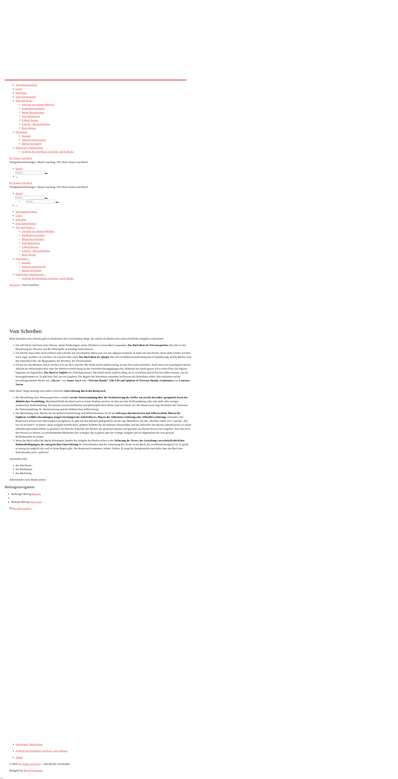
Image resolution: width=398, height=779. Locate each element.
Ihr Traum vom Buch (29, 764)
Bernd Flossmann (33, 770)
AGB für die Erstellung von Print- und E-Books (41, 750)
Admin (19, 757)
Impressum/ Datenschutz (29, 744)
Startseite (14, 285)
